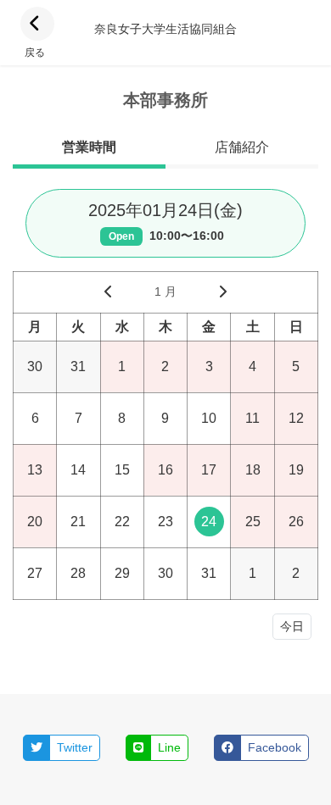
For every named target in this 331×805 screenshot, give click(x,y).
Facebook (274, 747)
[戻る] (37, 24)
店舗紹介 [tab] (242, 147)
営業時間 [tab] (89, 147)
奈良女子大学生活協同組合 (165, 29)
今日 (292, 626)
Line (169, 747)
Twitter (75, 747)
